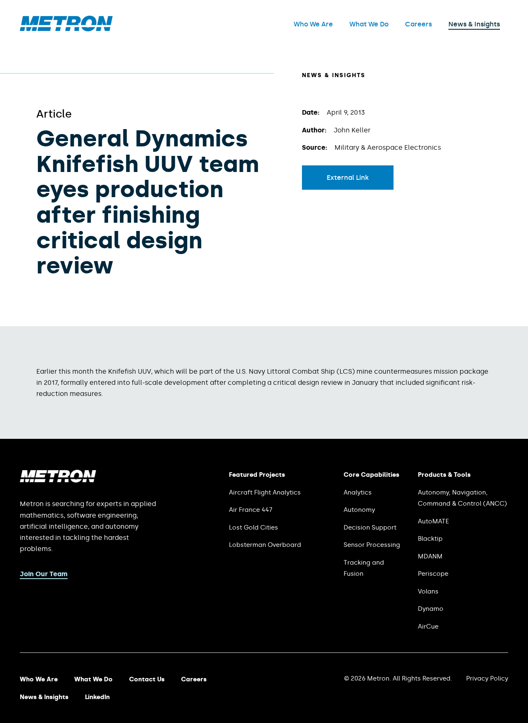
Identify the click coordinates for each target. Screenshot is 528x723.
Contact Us (147, 679)
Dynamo (430, 608)
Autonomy (359, 509)
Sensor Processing (372, 545)
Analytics (358, 492)
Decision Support (370, 527)
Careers (418, 24)
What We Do (369, 24)
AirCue (428, 626)
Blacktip (430, 538)
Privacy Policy (487, 678)
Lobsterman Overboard (265, 545)
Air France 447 (250, 509)
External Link (348, 177)
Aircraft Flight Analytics (265, 492)
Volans (428, 591)
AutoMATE (433, 521)
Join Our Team (44, 574)
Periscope (433, 573)
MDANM (430, 556)
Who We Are (313, 24)
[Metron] (66, 29)
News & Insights (474, 24)
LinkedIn (97, 697)
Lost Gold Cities (253, 527)
